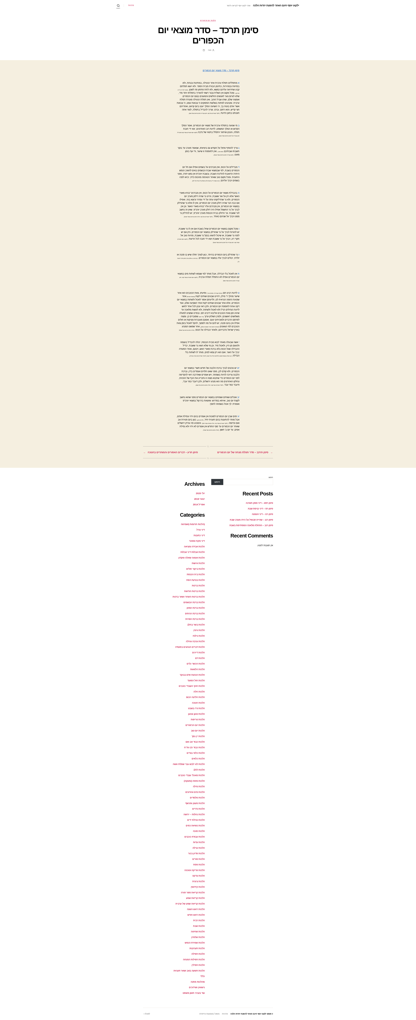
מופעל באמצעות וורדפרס (209, 1014)
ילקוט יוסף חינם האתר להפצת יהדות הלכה (276, 5)
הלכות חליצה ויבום (195, 697)
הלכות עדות (199, 842)
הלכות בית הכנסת (196, 574)
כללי (202, 976)
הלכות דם (200, 658)
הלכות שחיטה (198, 931)
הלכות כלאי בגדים (196, 753)
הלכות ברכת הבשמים (194, 602)
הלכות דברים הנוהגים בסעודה (190, 647)
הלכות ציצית (198, 881)
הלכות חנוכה (198, 703)
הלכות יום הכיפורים (208, 20)
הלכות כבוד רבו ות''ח (194, 747)
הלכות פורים (198, 859)
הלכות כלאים (198, 758)
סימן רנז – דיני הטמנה (262, 514)
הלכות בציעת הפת (195, 580)
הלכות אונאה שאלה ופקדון (191, 557)
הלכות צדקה (198, 875)
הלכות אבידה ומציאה (194, 546)
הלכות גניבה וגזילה (195, 641)
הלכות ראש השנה (196, 909)
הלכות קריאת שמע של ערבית (190, 903)
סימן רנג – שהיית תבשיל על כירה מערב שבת (251, 520)
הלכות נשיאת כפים (195, 825)
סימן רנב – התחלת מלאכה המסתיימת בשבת (251, 525)
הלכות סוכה (199, 831)
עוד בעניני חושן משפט (194, 993)
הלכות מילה (199, 786)
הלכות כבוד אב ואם (195, 742)
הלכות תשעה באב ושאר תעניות (189, 970)
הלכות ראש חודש (196, 915)
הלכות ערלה (199, 848)
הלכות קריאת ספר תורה (193, 892)
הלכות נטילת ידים (196, 820)
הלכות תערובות (197, 948)
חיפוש (271, 477)
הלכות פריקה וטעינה (194, 870)
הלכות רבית (199, 920)
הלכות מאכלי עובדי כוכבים (191, 775)
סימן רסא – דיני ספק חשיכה (259, 503)
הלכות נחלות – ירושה (194, 814)
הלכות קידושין (198, 887)
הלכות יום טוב (198, 730)
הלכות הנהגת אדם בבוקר (192, 675)
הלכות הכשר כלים (196, 663)
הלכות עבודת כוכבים (194, 836)
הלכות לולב (199, 769)
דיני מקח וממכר (197, 541)
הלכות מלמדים (197, 797)
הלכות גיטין (199, 630)
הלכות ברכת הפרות (195, 619)
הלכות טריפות (198, 719)
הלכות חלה (199, 691)
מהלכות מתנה (198, 982)
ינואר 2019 (199, 499)
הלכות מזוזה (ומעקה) (194, 781)
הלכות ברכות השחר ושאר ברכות (189, 596)
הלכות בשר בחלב (196, 624)
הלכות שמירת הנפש (195, 942)
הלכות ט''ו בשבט (196, 708)
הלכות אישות (198, 563)
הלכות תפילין (198, 965)
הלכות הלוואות (197, 669)
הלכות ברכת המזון (196, 608)
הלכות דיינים (198, 652)
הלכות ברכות (198, 585)
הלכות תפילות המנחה (194, 959)
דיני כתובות (199, 535)
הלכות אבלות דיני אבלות (192, 552)
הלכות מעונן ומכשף (195, 803)
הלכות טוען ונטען (196, 714)
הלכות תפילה (198, 954)
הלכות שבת (199, 926)
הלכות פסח (199, 864)
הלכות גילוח (199, 636)
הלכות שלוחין (198, 937)
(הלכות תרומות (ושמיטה (193, 524)
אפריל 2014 (199, 504)
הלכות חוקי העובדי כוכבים (192, 686)
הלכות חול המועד (196, 680)
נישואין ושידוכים (197, 987)
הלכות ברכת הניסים (195, 613)
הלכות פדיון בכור (196, 853)
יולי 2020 (200, 493)
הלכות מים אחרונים (195, 792)
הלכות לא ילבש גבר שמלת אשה (189, 764)
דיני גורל (200, 529)
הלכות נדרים (198, 809)
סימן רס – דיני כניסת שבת (260, 508)
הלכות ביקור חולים (195, 569)
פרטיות (131, 5)
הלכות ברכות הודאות (194, 591)
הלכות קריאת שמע (195, 898)
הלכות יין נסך (198, 736)
